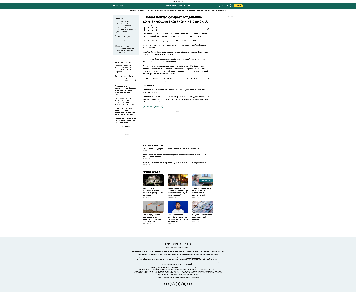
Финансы (181, 10)
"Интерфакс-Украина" (193, 258)
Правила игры (171, 10)
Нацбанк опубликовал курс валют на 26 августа (202, 217)
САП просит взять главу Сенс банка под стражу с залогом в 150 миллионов (178, 218)
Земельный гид (221, 10)
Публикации (141, 10)
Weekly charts (210, 10)
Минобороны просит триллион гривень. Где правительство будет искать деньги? (178, 191)
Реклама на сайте (137, 251)
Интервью (200, 10)
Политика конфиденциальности (163, 251)
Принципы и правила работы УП (214, 251)
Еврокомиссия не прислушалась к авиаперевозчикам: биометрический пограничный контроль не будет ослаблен (125, 27)
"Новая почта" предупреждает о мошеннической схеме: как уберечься (171, 149)
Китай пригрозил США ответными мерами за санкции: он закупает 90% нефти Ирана (125, 79)
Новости (133, 10)
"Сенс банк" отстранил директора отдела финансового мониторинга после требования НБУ (125, 111)
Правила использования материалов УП (188, 251)
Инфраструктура (160, 10)
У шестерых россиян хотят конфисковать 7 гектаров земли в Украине (125, 120)
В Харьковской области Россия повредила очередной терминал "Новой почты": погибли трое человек (175, 156)
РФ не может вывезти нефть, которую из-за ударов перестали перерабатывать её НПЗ (124, 101)
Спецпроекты (190, 10)
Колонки (150, 10)
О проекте (147, 251)
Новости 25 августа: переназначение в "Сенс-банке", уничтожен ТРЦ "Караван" (125, 69)
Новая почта (148, 106)
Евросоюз (158, 106)
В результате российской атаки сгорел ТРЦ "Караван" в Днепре (153, 191)
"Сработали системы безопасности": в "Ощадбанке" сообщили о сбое (201, 191)
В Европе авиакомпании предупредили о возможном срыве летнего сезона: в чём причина (126, 49)
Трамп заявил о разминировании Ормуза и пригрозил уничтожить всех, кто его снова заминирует (125, 90)
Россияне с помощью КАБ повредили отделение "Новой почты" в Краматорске (174, 163)
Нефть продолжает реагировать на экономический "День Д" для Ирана (153, 218)
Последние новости (123, 62)
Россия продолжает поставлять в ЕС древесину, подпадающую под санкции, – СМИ (126, 39)
